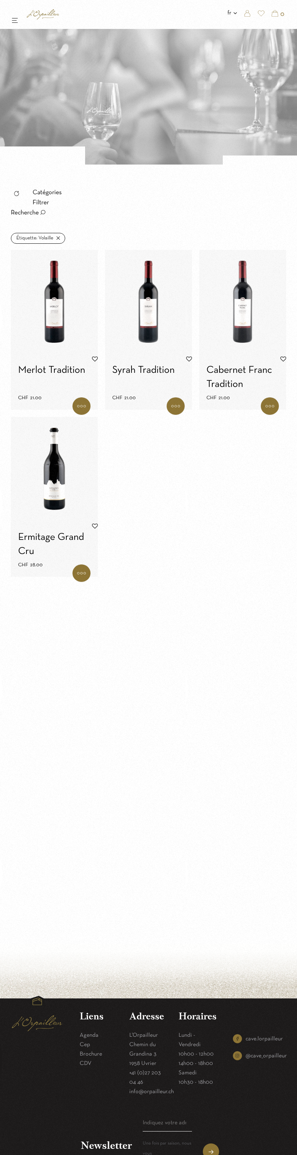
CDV (86, 1063)
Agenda (89, 1035)
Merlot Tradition (51, 370)
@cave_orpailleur (266, 1055)
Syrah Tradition (143, 370)
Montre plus (81, 406)
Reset (19, 194)
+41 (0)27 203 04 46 (145, 1077)
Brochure (91, 1054)
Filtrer (41, 203)
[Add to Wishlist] (95, 359)
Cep (85, 1044)
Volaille (34, 238)
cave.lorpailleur (264, 1038)
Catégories (47, 192)
